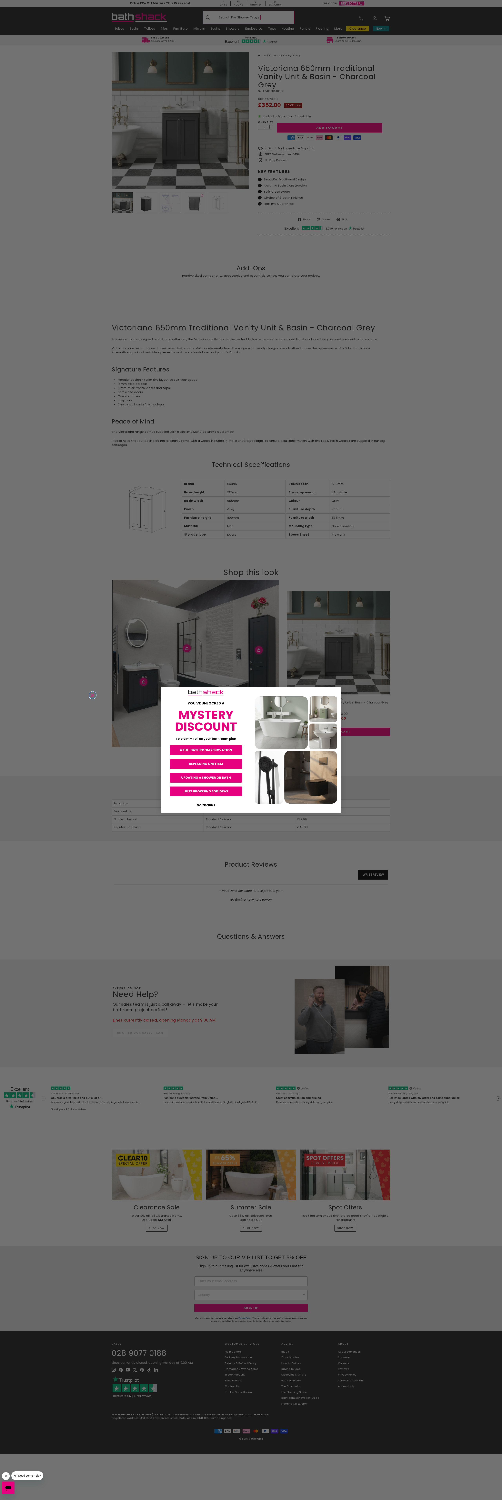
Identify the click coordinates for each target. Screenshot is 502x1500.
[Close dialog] (92, 695)
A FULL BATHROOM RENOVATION (206, 750)
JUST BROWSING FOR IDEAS (206, 791)
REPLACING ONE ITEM (206, 764)
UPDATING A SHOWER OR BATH (206, 777)
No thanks (206, 805)
